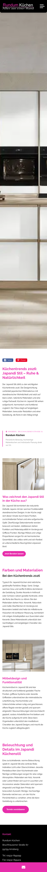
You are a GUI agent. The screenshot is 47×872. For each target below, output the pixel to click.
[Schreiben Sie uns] (23, 867)
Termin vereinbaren (16, 809)
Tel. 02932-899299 (11, 855)
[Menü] (42, 6)
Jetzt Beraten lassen (14, 554)
